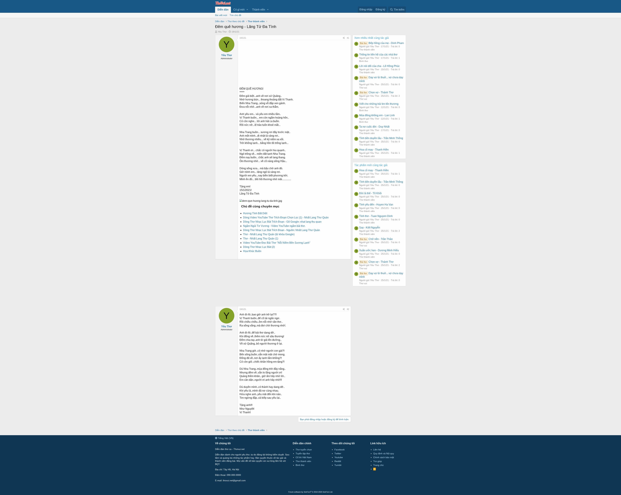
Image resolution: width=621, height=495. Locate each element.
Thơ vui (363, 87)
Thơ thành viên (367, 49)
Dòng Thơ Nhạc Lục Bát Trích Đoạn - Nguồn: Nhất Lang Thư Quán (281, 230)
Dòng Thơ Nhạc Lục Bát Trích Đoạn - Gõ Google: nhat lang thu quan (282, 221)
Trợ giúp (377, 461)
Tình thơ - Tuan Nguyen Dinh (376, 216)
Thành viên (258, 9)
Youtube (338, 457)
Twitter (337, 453)
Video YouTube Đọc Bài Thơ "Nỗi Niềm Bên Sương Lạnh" (276, 242)
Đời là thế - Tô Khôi (370, 193)
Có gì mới (239, 9)
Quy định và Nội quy (383, 453)
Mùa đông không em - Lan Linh (377, 115)
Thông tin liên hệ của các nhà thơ (378, 54)
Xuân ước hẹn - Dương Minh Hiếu (379, 250)
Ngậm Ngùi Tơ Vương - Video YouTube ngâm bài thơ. (274, 226)
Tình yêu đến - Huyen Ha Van (376, 204)
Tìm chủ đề (235, 15)
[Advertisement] (294, 62)
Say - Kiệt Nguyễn (369, 227)
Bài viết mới (221, 15)
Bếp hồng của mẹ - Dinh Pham (382, 43)
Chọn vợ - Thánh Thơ (376, 92)
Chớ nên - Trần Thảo (376, 239)
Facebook (339, 449)
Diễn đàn (223, 9)
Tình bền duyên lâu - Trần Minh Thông (381, 138)
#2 (348, 309)
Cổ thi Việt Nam (304, 457)
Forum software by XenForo (310, 492)
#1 (348, 38)
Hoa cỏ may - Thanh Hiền (374, 149)
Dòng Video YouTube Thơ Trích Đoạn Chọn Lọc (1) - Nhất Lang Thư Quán (286, 217)
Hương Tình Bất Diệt (255, 213)
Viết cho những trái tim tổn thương (378, 103)
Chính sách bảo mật (383, 457)
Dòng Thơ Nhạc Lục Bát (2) (259, 247)
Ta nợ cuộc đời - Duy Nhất (374, 126)
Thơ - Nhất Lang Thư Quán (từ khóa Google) (268, 234)
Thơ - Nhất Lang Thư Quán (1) (260, 238)
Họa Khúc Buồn (252, 251)
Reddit (337, 461)
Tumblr (338, 465)
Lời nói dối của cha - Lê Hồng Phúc (379, 66)
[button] (247, 10)
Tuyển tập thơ (303, 453)
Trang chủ (378, 465)
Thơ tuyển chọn (304, 449)
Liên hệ (377, 449)
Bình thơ (363, 61)
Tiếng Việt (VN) (225, 438)
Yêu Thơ (222, 31)
